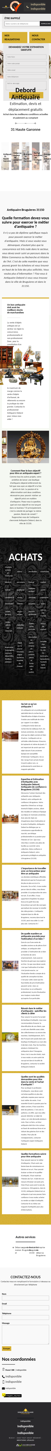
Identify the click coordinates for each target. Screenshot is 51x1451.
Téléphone (6, 1314)
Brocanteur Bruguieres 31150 (30, 1250)
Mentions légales (25, 1440)
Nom (4, 1294)
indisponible (38, 4)
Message (6, 1323)
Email (4, 1304)
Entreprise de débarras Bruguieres (37, 1252)
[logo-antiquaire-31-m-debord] (6, 7)
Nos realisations (12, 37)
